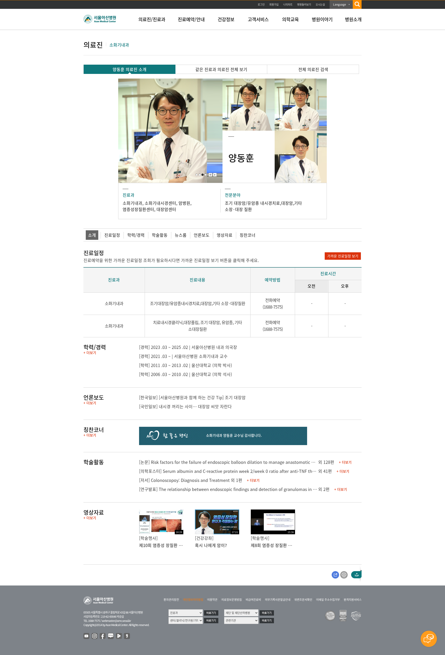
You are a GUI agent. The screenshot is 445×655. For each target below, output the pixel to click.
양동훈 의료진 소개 (129, 69)
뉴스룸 (181, 235)
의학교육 (290, 19)
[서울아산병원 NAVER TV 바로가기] (119, 636)
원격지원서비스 (353, 600)
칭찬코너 (247, 235)
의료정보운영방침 (231, 600)
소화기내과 (132, 203)
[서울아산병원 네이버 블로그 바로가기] (111, 636)
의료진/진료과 (151, 19)
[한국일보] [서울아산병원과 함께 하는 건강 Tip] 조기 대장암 (192, 397)
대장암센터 (166, 209)
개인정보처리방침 (193, 600)
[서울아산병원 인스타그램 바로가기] (95, 636)
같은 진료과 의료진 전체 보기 (221, 69)
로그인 (261, 4)
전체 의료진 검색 (313, 69)
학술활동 (160, 235)
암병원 (184, 203)
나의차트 (287, 4)
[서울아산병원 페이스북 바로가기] (103, 636)
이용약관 (212, 600)
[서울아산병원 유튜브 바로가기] (86, 636)
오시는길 (320, 4)
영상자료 (224, 235)
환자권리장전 (171, 600)
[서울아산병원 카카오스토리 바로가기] (127, 636)
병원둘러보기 (304, 4)
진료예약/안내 (191, 19)
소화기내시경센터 (160, 203)
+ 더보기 (89, 352)
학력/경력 (136, 235)
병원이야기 (322, 19)
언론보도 (202, 235)
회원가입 (274, 4)
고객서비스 (258, 19)
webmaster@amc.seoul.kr (116, 621)
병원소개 (353, 19)
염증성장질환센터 (138, 209)
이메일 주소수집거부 (328, 600)
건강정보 (226, 19)
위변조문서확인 (303, 600)
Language (339, 4)
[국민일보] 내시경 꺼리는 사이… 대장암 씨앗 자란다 (185, 406)
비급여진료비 (253, 600)
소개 (92, 235)
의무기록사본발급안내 (277, 600)
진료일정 (112, 235)
